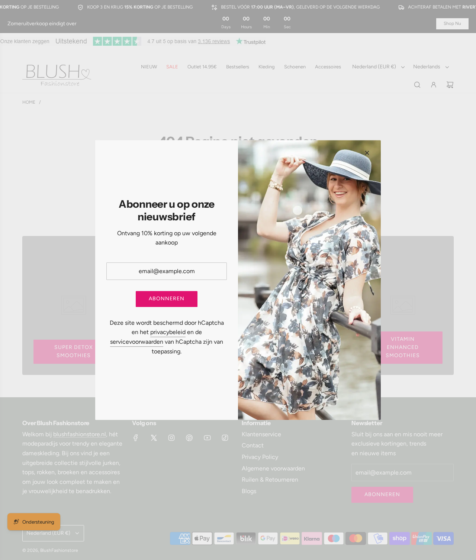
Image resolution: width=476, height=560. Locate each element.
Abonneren (166, 299)
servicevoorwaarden (136, 341)
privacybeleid (168, 332)
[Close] (367, 153)
